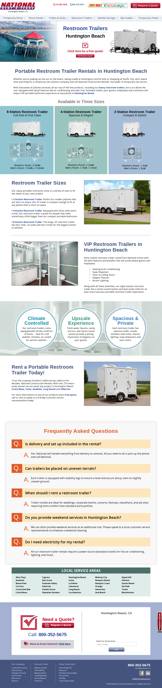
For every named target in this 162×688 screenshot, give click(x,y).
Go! (116, 649)
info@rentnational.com (141, 679)
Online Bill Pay (39, 670)
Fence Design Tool (65, 668)
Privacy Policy (64, 676)
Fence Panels (36, 18)
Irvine (28, 389)
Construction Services (19, 668)
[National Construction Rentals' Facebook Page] (141, 673)
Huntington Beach (84, 93)
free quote (70, 394)
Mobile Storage (106, 18)
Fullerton (65, 389)
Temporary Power (148, 18)
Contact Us (38, 681)
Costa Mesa (18, 389)
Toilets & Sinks (57, 18)
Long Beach (49, 389)
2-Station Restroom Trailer (27, 199)
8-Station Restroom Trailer (27, 222)
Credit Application (40, 676)
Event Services (17, 670)
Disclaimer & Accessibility (68, 673)
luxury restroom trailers (112, 87)
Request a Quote (61, 625)
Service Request (40, 678)
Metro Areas (16, 678)
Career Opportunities (66, 681)
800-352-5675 (78, 5)
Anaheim (37, 389)
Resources (63, 670)
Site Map (62, 678)
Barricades (127, 18)
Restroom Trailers (82, 18)
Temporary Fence (13, 18)
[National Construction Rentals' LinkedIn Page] (148, 673)
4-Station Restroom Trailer (27, 210)
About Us (15, 681)
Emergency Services (19, 673)
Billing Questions (40, 673)
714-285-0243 (61, 5)
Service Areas (17, 676)
